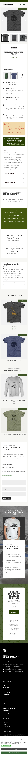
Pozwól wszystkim (14, 752)
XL (16, 62)
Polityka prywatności (6, 745)
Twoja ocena (6, 474)
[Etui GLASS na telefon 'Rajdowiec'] (6, 75)
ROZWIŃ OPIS (14, 283)
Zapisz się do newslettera (14, 611)
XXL (21, 62)
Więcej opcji (14, 749)
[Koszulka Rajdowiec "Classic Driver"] (14, 75)
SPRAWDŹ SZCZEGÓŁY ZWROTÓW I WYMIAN (15, 144)
